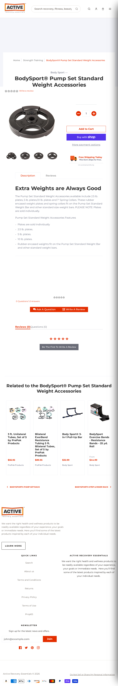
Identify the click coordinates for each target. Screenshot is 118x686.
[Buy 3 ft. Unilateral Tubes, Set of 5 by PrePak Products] (18, 412)
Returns (29, 588)
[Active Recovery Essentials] (13, 513)
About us (29, 571)
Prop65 (29, 614)
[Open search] (89, 9)
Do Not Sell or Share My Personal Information (92, 674)
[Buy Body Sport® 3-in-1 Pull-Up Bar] (72, 412)
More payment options (86, 144)
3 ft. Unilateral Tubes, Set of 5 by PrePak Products (17, 439)
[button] (44, 309)
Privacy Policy (29, 597)
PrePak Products (16, 465)
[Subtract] (78, 113)
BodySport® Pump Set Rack (25, 487)
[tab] (11, 156)
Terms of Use (29, 605)
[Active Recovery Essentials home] (15, 8)
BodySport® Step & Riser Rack (91, 487)
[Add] (93, 113)
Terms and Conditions (29, 580)
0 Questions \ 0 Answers (28, 301)
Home (16, 60)
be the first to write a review (59, 347)
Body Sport (58, 72)
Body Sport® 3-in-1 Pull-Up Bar (72, 436)
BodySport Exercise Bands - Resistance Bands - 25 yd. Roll (99, 440)
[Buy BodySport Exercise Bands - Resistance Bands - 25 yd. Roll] (99, 412)
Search (29, 562)
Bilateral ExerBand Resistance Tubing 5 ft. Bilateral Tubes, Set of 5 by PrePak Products (45, 445)
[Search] (76, 9)
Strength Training (33, 60)
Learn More (13, 546)
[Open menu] (110, 9)
